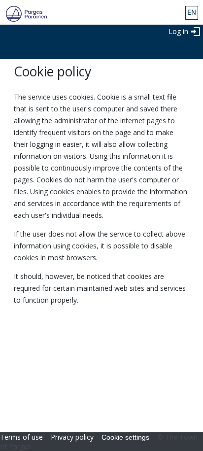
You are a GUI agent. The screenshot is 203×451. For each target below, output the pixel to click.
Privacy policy (72, 437)
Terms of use (21, 437)
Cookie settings (125, 437)
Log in (178, 31)
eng (191, 13)
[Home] (23, 14)
